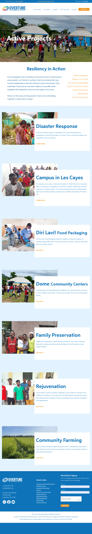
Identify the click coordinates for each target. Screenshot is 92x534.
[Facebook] (9, 502)
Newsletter (85, 1)
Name (63, 484)
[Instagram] (4, 502)
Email (63, 490)
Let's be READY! (19, 1)
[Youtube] (13, 502)
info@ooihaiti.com (8, 488)
